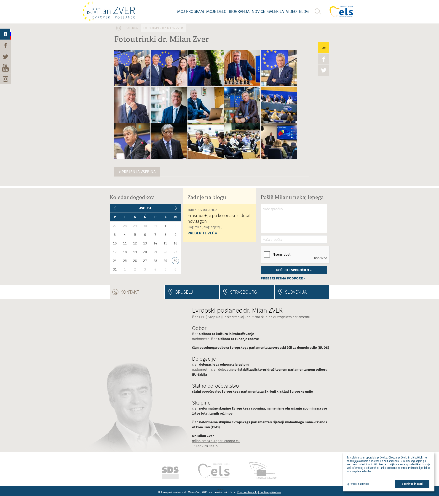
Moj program (190, 11)
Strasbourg (243, 292)
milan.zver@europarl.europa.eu (216, 440)
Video (291, 11)
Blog (304, 11)
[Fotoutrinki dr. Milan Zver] (132, 85)
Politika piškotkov (270, 492)
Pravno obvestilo (247, 492)
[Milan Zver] (108, 11)
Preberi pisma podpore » (283, 278)
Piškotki (413, 467)
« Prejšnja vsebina (137, 171)
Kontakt (142, 292)
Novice (258, 11)
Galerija (275, 11)
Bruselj (184, 292)
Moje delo (216, 11)
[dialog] (388, 471)
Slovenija (296, 292)
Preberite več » (202, 233)
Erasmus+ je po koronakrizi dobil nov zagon (218, 218)
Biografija (239, 11)
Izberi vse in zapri (412, 483)
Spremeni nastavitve (358, 484)
